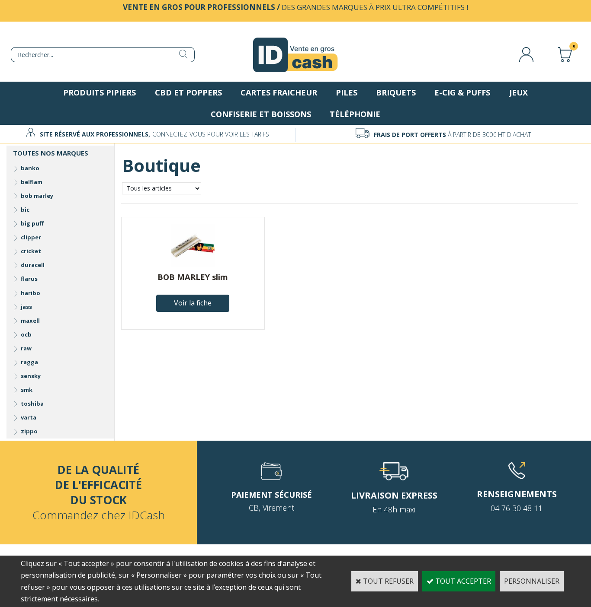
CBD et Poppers (188, 92)
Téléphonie (355, 114)
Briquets (396, 92)
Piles (346, 92)
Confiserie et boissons (261, 114)
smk (26, 390)
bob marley (37, 196)
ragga (29, 362)
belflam (31, 182)
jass (26, 307)
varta (28, 417)
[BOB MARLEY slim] (193, 264)
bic (25, 209)
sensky (31, 376)
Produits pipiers (99, 92)
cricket (31, 251)
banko (30, 168)
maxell (30, 320)
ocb (26, 334)
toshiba (32, 403)
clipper (31, 237)
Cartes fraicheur (279, 92)
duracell (33, 265)
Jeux (518, 92)
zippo (29, 431)
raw (26, 348)
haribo (30, 293)
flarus (29, 279)
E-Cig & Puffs (462, 92)
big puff (32, 223)
